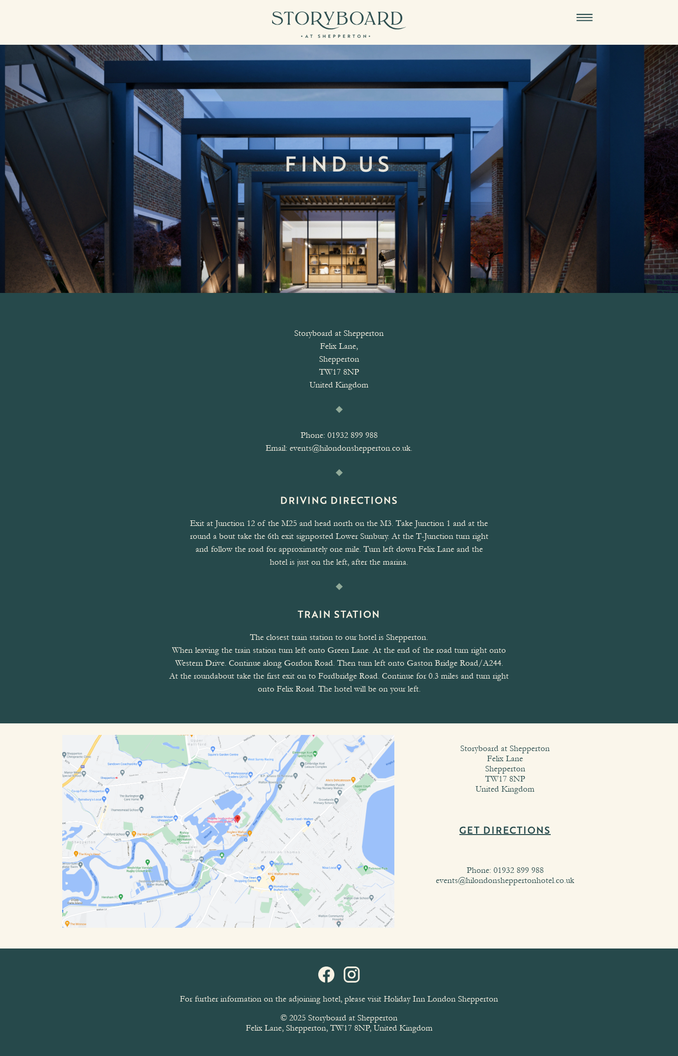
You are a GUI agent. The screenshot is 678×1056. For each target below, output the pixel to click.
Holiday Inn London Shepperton (441, 999)
